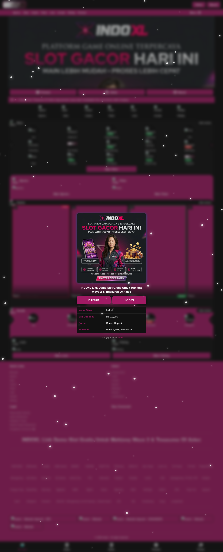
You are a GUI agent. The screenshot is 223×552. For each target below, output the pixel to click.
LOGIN (129, 300)
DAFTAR (93, 300)
